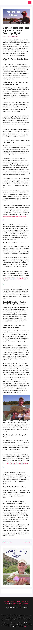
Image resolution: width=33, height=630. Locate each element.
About (27, 601)
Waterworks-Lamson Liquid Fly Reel (14, 279)
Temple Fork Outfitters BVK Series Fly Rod (18, 463)
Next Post (28, 542)
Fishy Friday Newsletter (21, 605)
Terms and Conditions (9, 601)
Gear (4, 36)
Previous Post (6, 542)
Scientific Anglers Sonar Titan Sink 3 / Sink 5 (14, 216)
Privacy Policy (20, 601)
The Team (13, 603)
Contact (7, 603)
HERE (25, 626)
